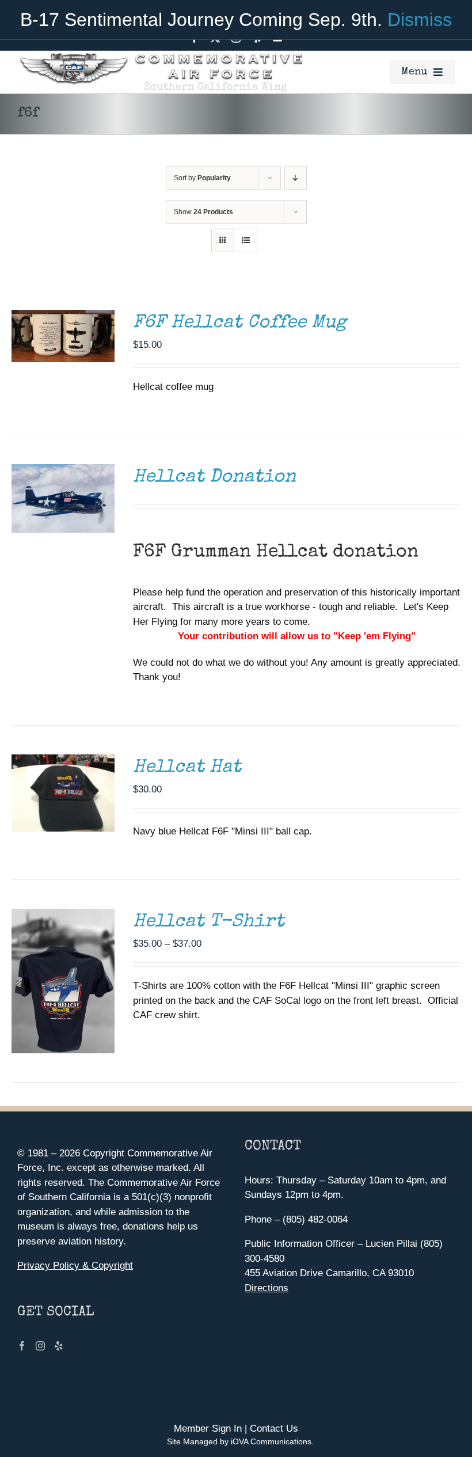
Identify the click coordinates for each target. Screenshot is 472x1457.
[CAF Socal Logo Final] (160, 55)
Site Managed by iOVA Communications (239, 1441)
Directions (266, 1288)
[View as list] (245, 240)
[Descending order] (295, 178)
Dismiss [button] (419, 19)
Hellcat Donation (214, 477)
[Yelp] (58, 1345)
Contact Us (274, 1428)
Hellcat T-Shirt (208, 922)
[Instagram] (40, 1345)
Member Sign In (208, 1428)
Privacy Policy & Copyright (75, 1265)
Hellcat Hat (187, 767)
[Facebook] (21, 1345)
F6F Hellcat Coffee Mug (240, 323)
